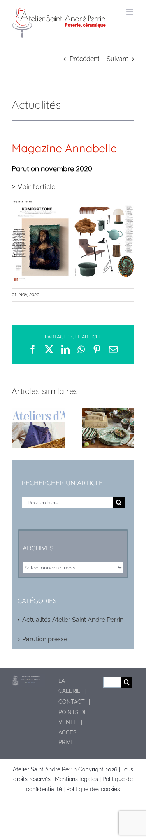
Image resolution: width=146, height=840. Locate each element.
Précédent (84, 58)
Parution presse (44, 639)
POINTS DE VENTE (73, 717)
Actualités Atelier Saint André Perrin (72, 619)
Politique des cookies (93, 789)
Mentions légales (76, 779)
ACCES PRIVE (67, 737)
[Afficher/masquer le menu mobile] (130, 12)
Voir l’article (36, 186)
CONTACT (71, 702)
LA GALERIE (69, 686)
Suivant (117, 58)
